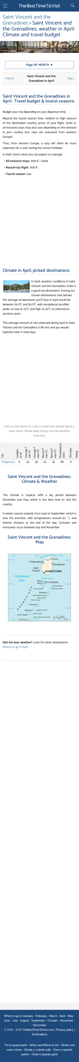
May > (70, 78)
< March (9, 78)
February (41, 1016)
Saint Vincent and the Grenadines (27, 20)
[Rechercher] (72, 6)
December (39, 1025)
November (66, 1020)
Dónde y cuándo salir (37, 1049)
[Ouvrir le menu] (5, 6)
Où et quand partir (16, 1045)
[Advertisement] (39, 217)
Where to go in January (18, 1016)
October (53, 1020)
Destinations (39, 1034)
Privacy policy (65, 1029)
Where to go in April (15, 647)
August (24, 1020)
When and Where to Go (44, 1045)
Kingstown (8, 462)
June (7, 1020)
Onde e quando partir (45, 1054)
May (70, 1016)
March (53, 1016)
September (38, 1020)
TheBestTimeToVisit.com (38, 1029)
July (15, 1020)
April (62, 1016)
